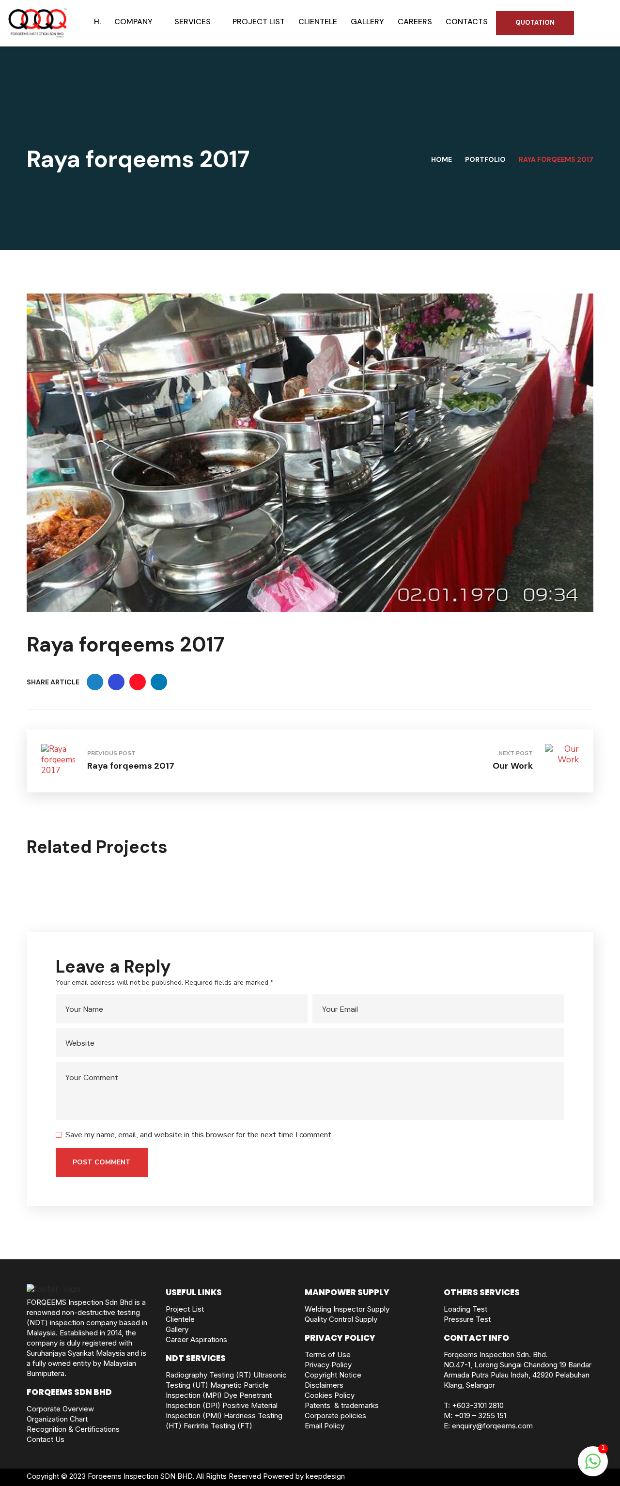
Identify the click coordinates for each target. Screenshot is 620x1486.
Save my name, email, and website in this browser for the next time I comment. (199, 1135)
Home (441, 159)
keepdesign (325, 1476)
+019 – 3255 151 (480, 1415)
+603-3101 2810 (478, 1405)
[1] (593, 1466)
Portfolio (485, 159)
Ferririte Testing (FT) (218, 1425)
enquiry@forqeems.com (492, 1425)
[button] (535, 22)
